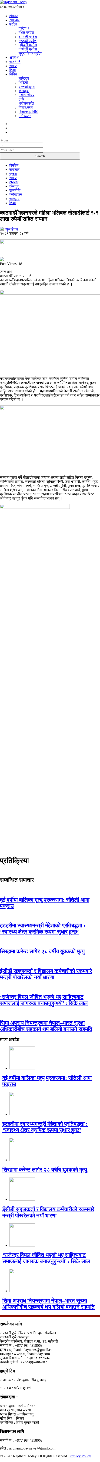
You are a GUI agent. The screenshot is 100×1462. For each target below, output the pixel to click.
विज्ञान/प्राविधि (28, 112)
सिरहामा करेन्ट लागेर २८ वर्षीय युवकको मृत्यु (42, 951)
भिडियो (23, 82)
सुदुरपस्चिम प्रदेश (30, 53)
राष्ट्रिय (24, 78)
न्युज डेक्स (11, 229)
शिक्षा (12, 70)
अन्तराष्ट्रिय (27, 87)
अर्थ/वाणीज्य (26, 95)
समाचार (14, 20)
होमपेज (13, 16)
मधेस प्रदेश (26, 32)
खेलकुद (24, 91)
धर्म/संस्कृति (26, 103)
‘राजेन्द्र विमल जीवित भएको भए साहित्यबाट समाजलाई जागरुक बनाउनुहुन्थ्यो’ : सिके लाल (44, 1000)
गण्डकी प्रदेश (28, 41)
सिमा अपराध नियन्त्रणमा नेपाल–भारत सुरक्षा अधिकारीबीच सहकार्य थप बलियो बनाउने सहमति (46, 1026)
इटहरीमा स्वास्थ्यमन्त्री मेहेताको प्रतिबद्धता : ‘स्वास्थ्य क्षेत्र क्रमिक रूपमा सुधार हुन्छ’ (42, 928)
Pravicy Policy (80, 1456)
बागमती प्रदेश (28, 37)
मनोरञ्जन (25, 116)
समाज (13, 66)
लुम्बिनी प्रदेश (28, 45)
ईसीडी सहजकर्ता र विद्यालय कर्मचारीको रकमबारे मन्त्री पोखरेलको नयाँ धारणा (46, 974)
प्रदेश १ (24, 28)
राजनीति (14, 62)
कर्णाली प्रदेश (28, 49)
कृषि (21, 99)
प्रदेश (13, 24)
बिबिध (13, 74)
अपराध (13, 57)
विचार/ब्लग (26, 107)
